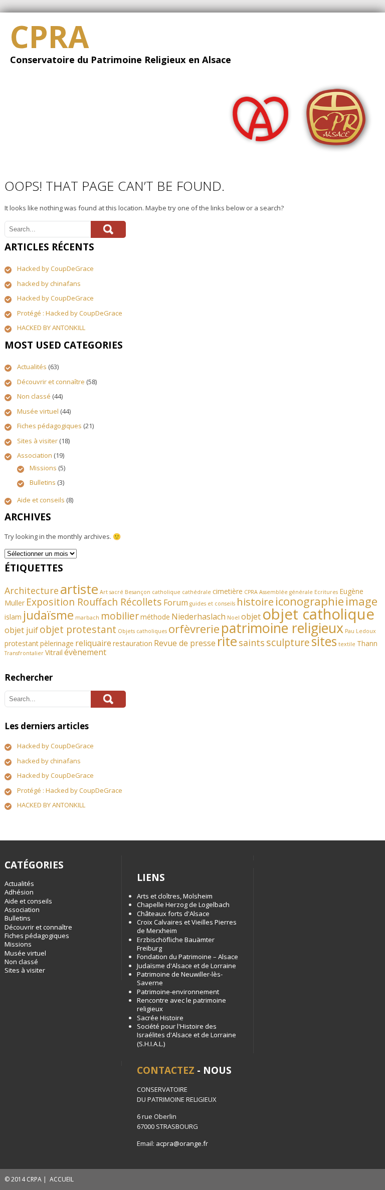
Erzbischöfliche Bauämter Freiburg (176, 944)
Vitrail (54, 652)
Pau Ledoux (360, 631)
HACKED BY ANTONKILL (51, 327)
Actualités (32, 366)
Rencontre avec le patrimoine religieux (181, 1004)
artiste (79, 589)
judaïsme (48, 615)
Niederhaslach (198, 616)
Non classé (34, 396)
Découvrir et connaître (51, 381)
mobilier (120, 616)
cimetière (228, 591)
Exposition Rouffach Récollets (94, 602)
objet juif (21, 630)
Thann (367, 643)
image (361, 601)
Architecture (32, 590)
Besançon (137, 592)
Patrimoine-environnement (178, 991)
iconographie (309, 601)
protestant (22, 643)
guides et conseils (212, 603)
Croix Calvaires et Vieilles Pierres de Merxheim (187, 926)
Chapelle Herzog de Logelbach (183, 904)
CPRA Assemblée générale (278, 592)
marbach (87, 617)
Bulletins (43, 482)
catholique (166, 592)
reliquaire (93, 643)
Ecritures (326, 592)
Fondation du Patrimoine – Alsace (187, 956)
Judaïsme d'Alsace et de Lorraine (186, 965)
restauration (132, 643)
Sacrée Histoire (160, 1017)
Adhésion (19, 892)
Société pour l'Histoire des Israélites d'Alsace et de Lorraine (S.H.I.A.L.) (186, 1035)
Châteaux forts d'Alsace (173, 913)
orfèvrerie (194, 629)
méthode (155, 617)
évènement (85, 652)
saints (252, 643)
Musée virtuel (38, 411)
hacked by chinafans (49, 283)
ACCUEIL (62, 1179)
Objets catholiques (142, 631)
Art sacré (111, 592)
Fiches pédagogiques (49, 425)
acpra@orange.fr (182, 1143)
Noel (233, 617)
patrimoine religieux (282, 628)
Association (34, 455)
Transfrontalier (24, 653)
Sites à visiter (37, 440)
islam (13, 617)
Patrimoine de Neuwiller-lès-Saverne (180, 978)
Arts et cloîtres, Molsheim (175, 896)
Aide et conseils (41, 499)
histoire (255, 601)
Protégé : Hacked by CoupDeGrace (69, 313)
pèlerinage (57, 643)
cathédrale (196, 592)
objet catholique (318, 614)
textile (346, 644)
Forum (175, 602)
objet (251, 616)
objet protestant (78, 629)
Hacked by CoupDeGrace (55, 268)
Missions (43, 467)
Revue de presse (185, 643)
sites (324, 641)
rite (227, 641)
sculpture (288, 642)
